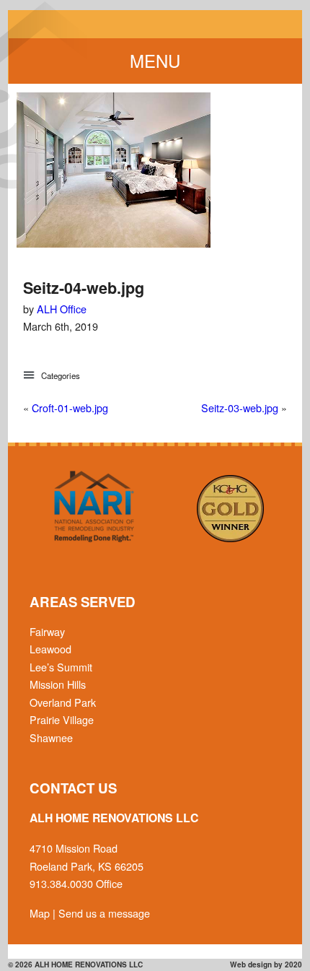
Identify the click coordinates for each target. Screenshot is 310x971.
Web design (251, 964)
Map (40, 912)
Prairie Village (62, 719)
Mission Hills (58, 684)
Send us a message (104, 912)
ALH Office (62, 308)
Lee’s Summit (61, 666)
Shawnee (51, 737)
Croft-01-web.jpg (70, 407)
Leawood (50, 648)
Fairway (47, 631)
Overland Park (63, 702)
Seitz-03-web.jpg (239, 407)
